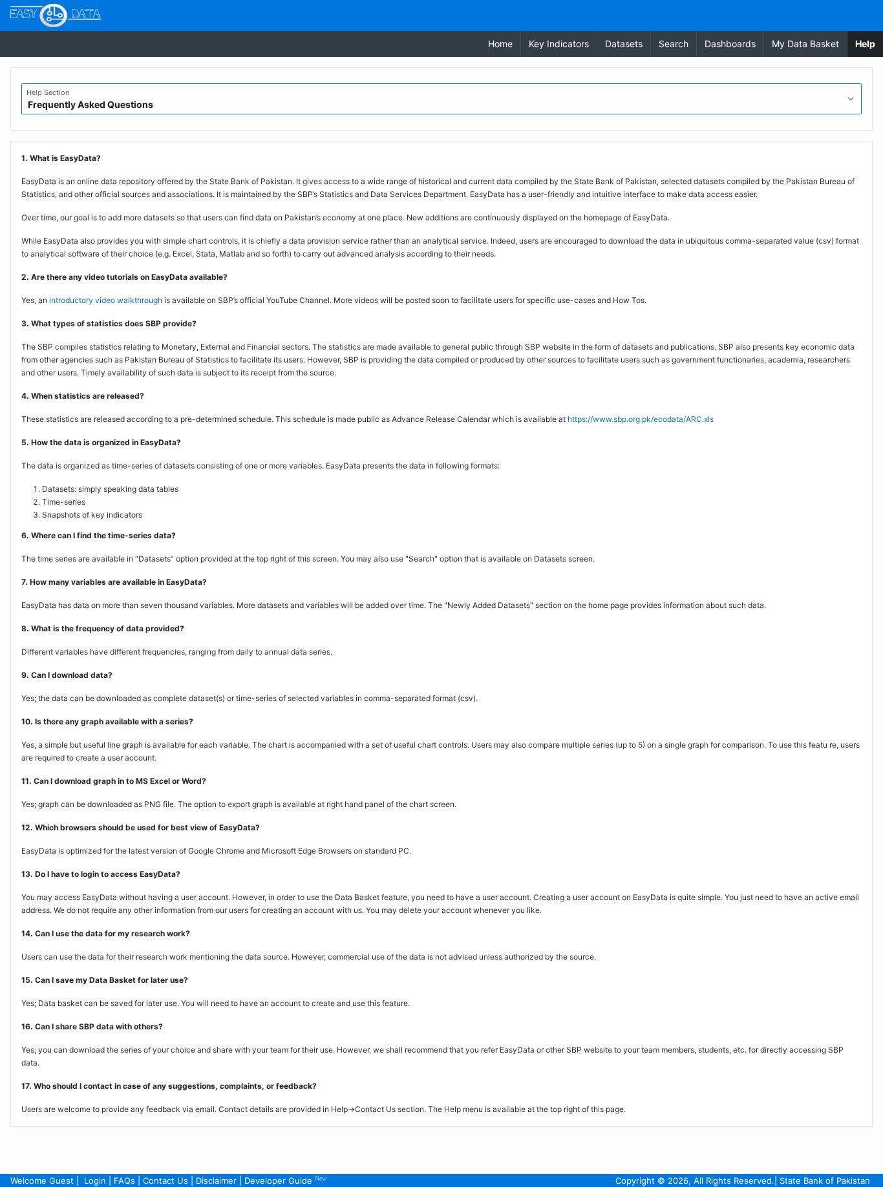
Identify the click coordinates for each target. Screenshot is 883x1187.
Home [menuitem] (500, 43)
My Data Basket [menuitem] (805, 43)
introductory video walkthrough (105, 300)
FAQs (124, 1180)
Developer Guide (285, 1180)
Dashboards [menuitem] (730, 43)
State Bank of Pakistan (825, 1180)
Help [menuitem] (869, 43)
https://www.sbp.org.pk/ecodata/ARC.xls (641, 419)
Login (95, 1180)
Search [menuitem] (673, 43)
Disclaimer (216, 1180)
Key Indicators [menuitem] (559, 43)
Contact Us (165, 1180)
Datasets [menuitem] (624, 43)
